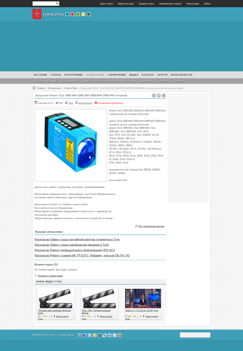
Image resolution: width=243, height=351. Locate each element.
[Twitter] (89, 335)
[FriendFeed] (109, 335)
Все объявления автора (151, 226)
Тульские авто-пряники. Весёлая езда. (54, 311)
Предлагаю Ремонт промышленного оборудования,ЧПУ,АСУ (74, 250)
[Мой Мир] (99, 335)
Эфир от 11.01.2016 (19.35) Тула (141, 310)
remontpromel (85, 102)
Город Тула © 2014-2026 (54, 335)
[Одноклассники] (94, 335)
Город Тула (53, 14)
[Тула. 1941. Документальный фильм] (99, 298)
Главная (40, 87)
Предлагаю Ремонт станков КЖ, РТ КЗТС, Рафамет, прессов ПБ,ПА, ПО (82, 255)
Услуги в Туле (70, 87)
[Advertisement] (121, 46)
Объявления (54, 87)
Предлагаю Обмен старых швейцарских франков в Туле (71, 245)
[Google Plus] (119, 335)
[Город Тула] (37, 14)
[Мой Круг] (114, 335)
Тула (70, 102)
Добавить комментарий (50, 275)
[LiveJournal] (104, 335)
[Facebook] (84, 335)
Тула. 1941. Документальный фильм (96, 311)
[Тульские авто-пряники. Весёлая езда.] (56, 298)
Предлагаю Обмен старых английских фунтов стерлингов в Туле (77, 239)
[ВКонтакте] (79, 335)
